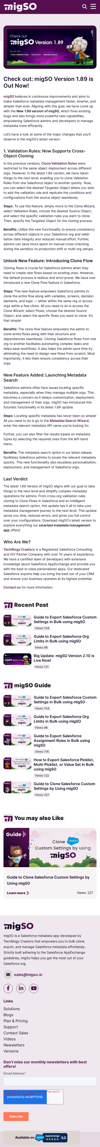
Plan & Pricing (15, 1020)
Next (93, 863)
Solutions (11, 1008)
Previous (6, 863)
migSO (8, 96)
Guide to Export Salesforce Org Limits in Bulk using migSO (61, 638)
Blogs (8, 1014)
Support (10, 1027)
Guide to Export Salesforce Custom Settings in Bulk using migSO (65, 619)
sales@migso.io (27, 974)
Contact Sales (15, 1033)
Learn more (16, 893)
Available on (25, 1137)
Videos (9, 1039)
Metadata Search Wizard (69, 421)
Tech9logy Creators (19, 549)
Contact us (12, 587)
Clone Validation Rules (59, 163)
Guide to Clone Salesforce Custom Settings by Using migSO (64, 786)
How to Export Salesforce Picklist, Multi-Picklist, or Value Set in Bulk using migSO (64, 764)
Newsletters (13, 1045)
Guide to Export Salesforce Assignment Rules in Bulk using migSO (62, 740)
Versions (10, 1051)
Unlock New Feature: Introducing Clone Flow (48, 260)
